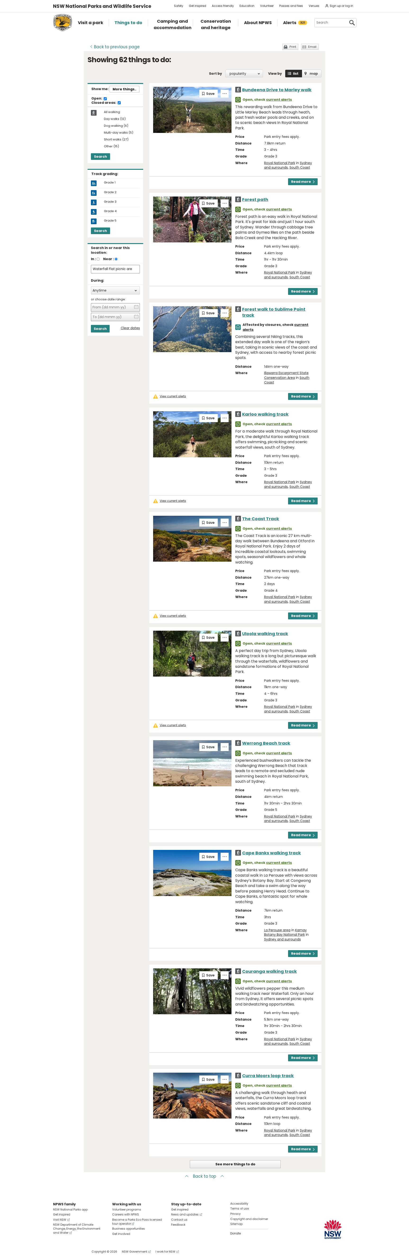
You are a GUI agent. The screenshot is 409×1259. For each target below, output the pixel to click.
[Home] (62, 22)
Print (292, 46)
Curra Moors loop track (268, 1076)
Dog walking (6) (116, 126)
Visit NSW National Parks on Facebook (57, 1251)
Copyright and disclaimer (249, 1219)
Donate (235, 1233)
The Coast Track (260, 519)
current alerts (279, 99)
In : (93, 259)
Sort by (215, 73)
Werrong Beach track (266, 743)
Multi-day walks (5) (118, 133)
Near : (108, 259)
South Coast (299, 167)
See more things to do (235, 1164)
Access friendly (223, 6)
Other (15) (111, 146)
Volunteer (267, 6)
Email (312, 46)
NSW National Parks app (70, 1209)
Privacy (235, 1214)
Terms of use (239, 1209)
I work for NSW (165, 1252)
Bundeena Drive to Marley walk (276, 90)
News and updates (185, 1214)
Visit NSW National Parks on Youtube (77, 1251)
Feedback (178, 1225)
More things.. (124, 89)
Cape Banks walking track (271, 853)
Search (100, 156)
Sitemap (236, 1224)
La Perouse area (277, 930)
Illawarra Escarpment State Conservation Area (286, 375)
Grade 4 (110, 211)
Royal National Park (279, 163)
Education (247, 6)
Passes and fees (291, 6)
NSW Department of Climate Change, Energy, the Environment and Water (76, 1229)
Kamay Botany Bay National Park (285, 932)
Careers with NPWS (125, 1214)
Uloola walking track (265, 634)
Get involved (121, 1234)
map (314, 73)
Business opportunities (128, 1229)
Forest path (255, 199)
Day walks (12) (115, 119)
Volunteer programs (126, 1209)
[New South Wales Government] (333, 1229)
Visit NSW (59, 1220)
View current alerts (173, 396)
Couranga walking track (269, 971)
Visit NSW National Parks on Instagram (67, 1251)
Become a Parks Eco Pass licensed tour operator (137, 1222)
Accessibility (239, 1204)
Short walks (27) (116, 140)
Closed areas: (104, 103)
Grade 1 (110, 182)
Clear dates (130, 328)
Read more (301, 181)
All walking (112, 112)
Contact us (179, 1220)
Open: (97, 98)
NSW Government (134, 1252)
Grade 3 (110, 202)
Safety (178, 6)
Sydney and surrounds (282, 939)
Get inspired (197, 6)
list (295, 73)
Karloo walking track (265, 414)
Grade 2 (110, 192)
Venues (314, 6)
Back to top (204, 1176)
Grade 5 (110, 221)
